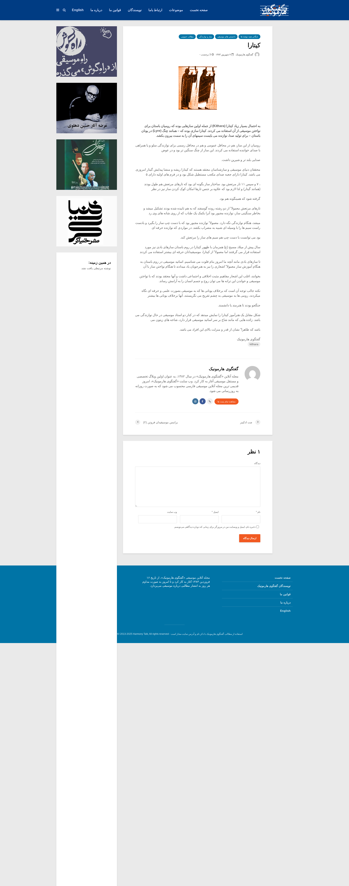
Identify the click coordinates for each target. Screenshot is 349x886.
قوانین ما (115, 10)
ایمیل (215, 512)
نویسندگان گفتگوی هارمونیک (274, 586)
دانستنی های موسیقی (226, 37)
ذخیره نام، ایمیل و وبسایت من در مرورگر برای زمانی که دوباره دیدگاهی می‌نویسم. (214, 527)
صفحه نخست (199, 10)
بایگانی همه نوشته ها (249, 37)
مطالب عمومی (187, 37)
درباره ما (96, 10)
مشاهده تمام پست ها (226, 401)
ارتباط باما (155, 10)
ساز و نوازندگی (205, 37)
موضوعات (176, 10)
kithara (254, 344)
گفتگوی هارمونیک (245, 54)
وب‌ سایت (172, 512)
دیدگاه (257, 463)
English (78, 10)
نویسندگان (135, 10)
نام (258, 512)
